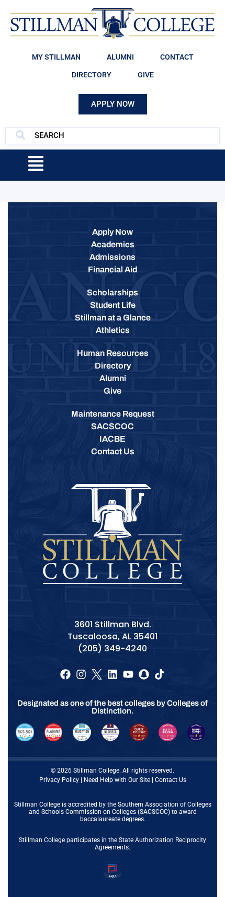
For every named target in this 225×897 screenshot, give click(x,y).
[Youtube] (128, 674)
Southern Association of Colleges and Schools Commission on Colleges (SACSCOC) (120, 808)
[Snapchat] (144, 674)
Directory (91, 75)
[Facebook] (65, 674)
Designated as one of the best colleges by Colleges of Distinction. (112, 707)
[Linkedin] (112, 674)
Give (146, 75)
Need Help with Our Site (117, 780)
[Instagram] (81, 674)
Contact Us (170, 780)
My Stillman (56, 57)
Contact (177, 57)
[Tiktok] (159, 674)
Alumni (120, 57)
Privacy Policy (59, 780)
